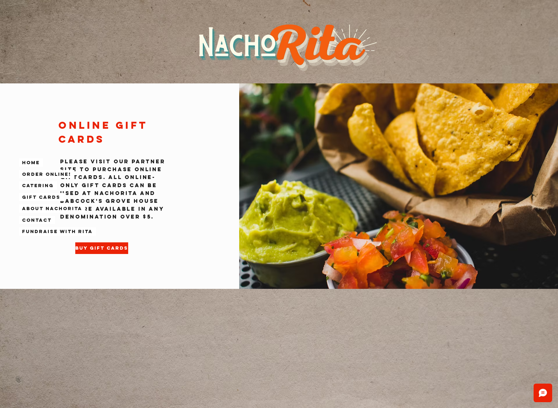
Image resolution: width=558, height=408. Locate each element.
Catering (38, 185)
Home (31, 162)
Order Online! (46, 174)
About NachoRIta (52, 208)
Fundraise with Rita (57, 231)
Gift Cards (41, 197)
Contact (37, 220)
